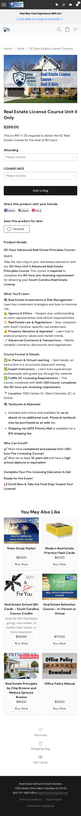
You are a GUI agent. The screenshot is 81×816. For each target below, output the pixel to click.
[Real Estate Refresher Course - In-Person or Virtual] (59, 587)
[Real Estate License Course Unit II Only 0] (40, 79)
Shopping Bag (40, 749)
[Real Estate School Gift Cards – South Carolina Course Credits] (21, 587)
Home (8, 49)
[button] (7, 29)
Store (20, 49)
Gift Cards (40, 762)
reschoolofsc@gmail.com (53, 792)
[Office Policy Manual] (59, 666)
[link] (40, 19)
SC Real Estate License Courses (51, 49)
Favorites (40, 735)
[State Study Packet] (21, 531)
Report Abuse (54, 799)
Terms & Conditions (30, 799)
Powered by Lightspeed (40, 805)
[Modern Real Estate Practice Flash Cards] (59, 531)
